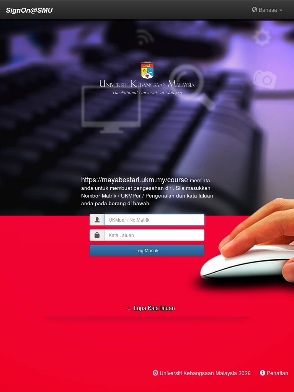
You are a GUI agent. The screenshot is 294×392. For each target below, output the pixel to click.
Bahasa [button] (268, 9)
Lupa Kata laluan (154, 308)
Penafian (277, 373)
